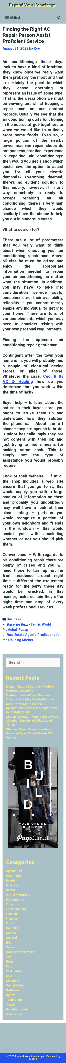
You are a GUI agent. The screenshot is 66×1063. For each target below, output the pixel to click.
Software (12, 990)
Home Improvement (20, 952)
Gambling (12, 928)
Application (14, 871)
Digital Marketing (18, 895)
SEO (9, 976)
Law (9, 957)
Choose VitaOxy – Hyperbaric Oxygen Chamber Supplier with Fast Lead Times (32, 720)
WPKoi (33, 1059)
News (10, 961)
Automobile (14, 875)
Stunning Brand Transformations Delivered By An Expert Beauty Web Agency (30, 733)
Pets (9, 966)
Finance (11, 918)
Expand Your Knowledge (33, 5)
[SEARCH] (59, 18)
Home (10, 947)
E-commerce (15, 899)
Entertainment (16, 909)
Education (13, 904)
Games (11, 933)
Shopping (12, 980)
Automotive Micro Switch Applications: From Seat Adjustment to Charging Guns (31, 708)
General (11, 937)
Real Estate (14, 971)
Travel (10, 1004)
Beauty (11, 880)
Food (9, 923)
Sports (10, 995)
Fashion (11, 914)
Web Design (14, 1014)
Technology (14, 999)
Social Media (15, 985)
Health (10, 942)
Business (14, 619)
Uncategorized (16, 1009)
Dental (10, 890)
